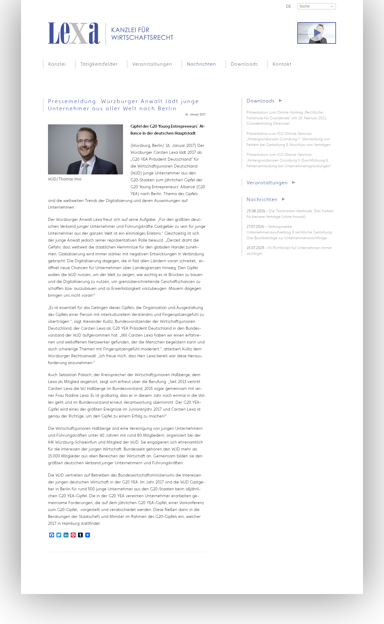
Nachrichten (201, 64)
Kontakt (282, 64)
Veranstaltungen (152, 64)
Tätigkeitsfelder (99, 64)
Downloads (244, 64)
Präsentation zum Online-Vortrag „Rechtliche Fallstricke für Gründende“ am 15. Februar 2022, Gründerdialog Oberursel (287, 118)
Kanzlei (57, 64)
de (288, 6)
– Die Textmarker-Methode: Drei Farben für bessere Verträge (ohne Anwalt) (290, 213)
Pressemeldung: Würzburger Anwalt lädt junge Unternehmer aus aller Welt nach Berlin (123, 104)
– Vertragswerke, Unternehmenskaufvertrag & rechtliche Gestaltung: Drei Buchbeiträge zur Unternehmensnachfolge (290, 232)
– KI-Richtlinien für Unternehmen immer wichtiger (289, 250)
